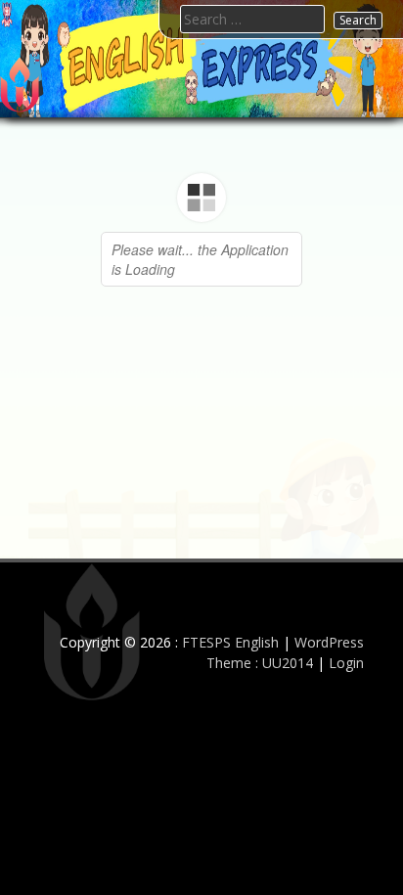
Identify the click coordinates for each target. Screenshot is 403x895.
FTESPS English (230, 642)
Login (346, 662)
